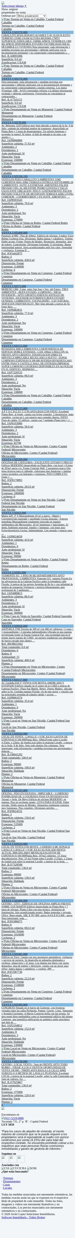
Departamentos (11, 1181)
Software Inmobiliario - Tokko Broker (23, 1217)
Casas (6, 1184)
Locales (7, 1187)
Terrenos (8, 1178)
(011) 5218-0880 (14, 1118)
